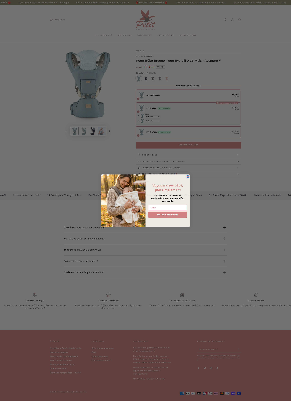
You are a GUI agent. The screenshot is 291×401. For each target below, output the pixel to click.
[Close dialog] (188, 176)
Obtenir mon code (167, 214)
